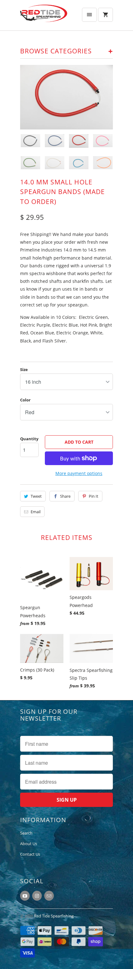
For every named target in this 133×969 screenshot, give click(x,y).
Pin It (93, 496)
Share (65, 496)
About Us (28, 843)
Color (25, 400)
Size (24, 369)
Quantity (29, 438)
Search (26, 833)
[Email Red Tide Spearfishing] (49, 896)
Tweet (36, 496)
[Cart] (105, 15)
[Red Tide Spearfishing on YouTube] (25, 896)
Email (36, 511)
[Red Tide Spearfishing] (45, 17)
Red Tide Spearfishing (54, 916)
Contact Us (30, 854)
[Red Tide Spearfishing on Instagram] (37, 896)
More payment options (78, 473)
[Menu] (89, 15)
